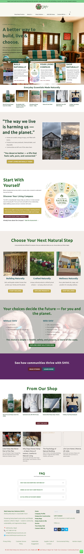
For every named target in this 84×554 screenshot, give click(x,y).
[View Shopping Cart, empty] (69, 14)
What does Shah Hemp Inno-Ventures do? (32, 482)
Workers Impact (77, 541)
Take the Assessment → (31, 220)
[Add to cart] (13, 95)
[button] (42, 482)
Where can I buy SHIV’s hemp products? (31, 489)
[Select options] (53, 95)
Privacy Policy (7, 541)
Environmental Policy (63, 541)
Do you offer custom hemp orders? (30, 497)
